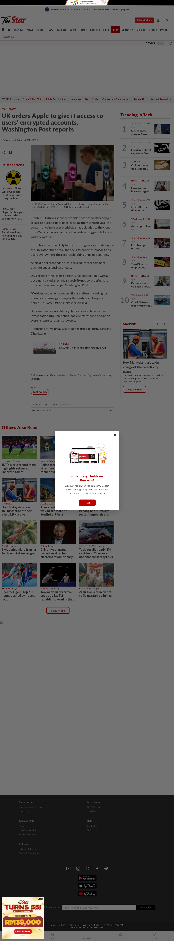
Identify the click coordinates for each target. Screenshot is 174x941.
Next (87, 502)
